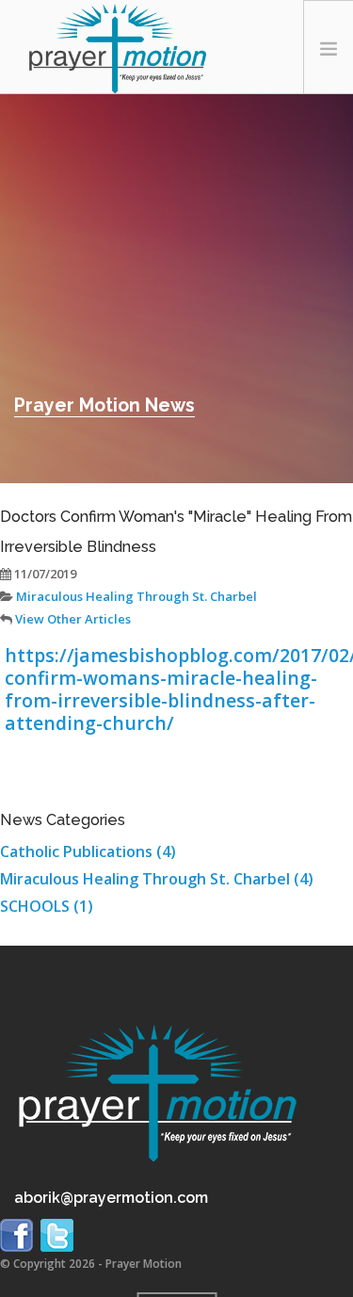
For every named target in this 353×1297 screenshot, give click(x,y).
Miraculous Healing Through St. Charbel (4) (156, 878)
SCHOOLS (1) (46, 906)
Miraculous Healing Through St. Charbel (135, 596)
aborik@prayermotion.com (111, 1198)
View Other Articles (71, 618)
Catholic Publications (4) (88, 851)
